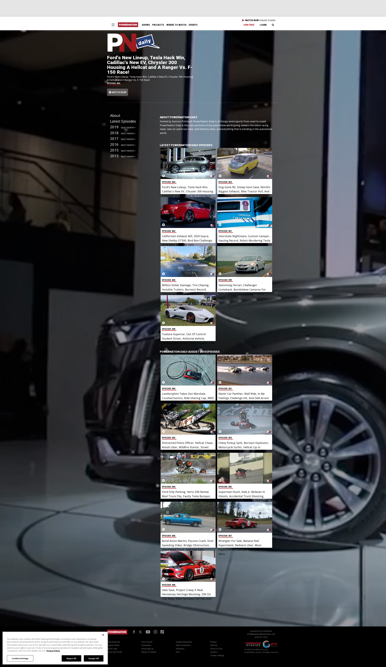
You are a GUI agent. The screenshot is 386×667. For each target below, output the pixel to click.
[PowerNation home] (117, 634)
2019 (114, 126)
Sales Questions (183, 645)
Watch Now (118, 92)
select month (127, 127)
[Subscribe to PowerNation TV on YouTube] (148, 632)
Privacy (213, 641)
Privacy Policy (53, 650)
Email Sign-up (147, 648)
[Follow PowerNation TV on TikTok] (162, 631)
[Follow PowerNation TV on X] (140, 632)
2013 (114, 155)
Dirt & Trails (112, 648)
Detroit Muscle (113, 641)
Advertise (180, 648)
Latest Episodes (123, 121)
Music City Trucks (114, 652)
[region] (55, 648)
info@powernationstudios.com (261, 634)
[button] (113, 25)
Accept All (94, 658)
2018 (114, 132)
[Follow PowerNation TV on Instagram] (155, 631)
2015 (114, 150)
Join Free (248, 25)
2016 (114, 144)
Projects (158, 25)
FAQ (177, 652)
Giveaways (146, 645)
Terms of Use (216, 648)
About (115, 115)
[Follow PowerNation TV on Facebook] (133, 631)
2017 (114, 138)
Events (193, 25)
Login (263, 25)
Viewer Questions (184, 641)
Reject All (71, 658)
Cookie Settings (20, 658)
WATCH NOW (260, 20)
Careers (213, 652)
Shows (146, 25)
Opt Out (213, 645)
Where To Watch (176, 25)
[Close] (103, 635)
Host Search (146, 641)
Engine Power (113, 645)
